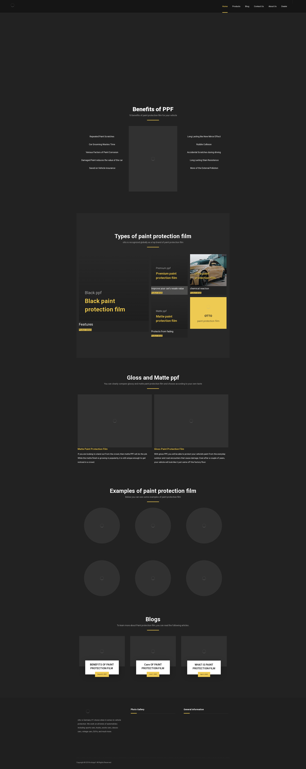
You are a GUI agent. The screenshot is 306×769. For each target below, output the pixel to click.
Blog (188, 726)
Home (189, 719)
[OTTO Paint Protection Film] (12, 5)
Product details (85, 330)
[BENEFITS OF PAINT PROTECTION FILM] (102, 651)
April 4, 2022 (204, 674)
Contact (190, 723)
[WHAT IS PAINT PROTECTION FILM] (204, 651)
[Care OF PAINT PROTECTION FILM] (153, 651)
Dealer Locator (216, 719)
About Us (213, 723)
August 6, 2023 (102, 674)
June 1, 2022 (153, 674)
